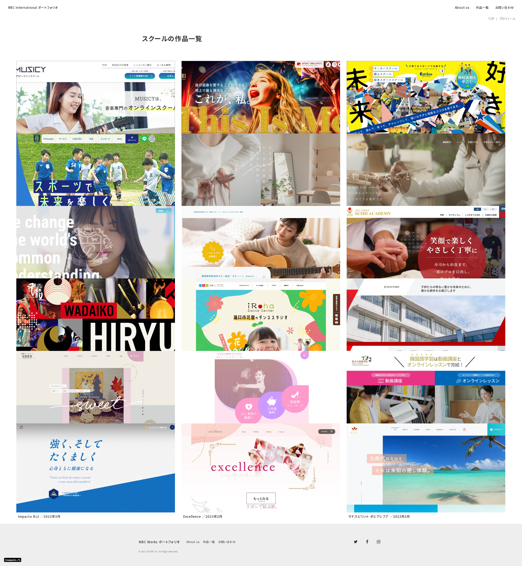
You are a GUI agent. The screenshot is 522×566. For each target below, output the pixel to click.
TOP (491, 18)
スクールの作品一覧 (172, 38)
